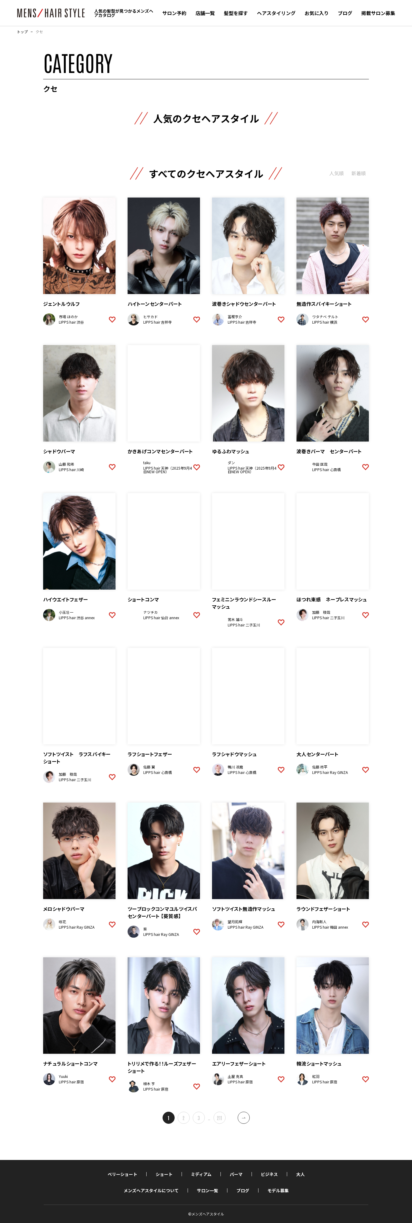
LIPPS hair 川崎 (71, 469)
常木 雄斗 (235, 619)
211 (219, 1118)
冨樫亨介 (235, 316)
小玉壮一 (66, 612)
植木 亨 (149, 1083)
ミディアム (201, 1174)
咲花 (62, 921)
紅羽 (315, 1076)
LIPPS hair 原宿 (71, 1081)
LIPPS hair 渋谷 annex (77, 617)
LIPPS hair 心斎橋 (326, 469)
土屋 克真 (235, 1076)
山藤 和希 (66, 464)
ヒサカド (150, 316)
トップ (22, 31)
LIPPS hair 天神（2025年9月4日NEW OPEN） (167, 469)
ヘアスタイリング (276, 13)
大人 (300, 1174)
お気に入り (317, 13)
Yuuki (63, 1076)
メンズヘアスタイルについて (151, 1190)
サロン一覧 (207, 1190)
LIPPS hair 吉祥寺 (157, 322)
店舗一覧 (205, 13)
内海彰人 (319, 921)
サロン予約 (174, 13)
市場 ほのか (68, 316)
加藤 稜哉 (321, 612)
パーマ (236, 1174)
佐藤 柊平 (320, 766)
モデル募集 (278, 1190)
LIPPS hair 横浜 (324, 322)
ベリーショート (122, 1174)
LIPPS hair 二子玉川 (244, 624)
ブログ (345, 13)
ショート (164, 1174)
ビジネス (269, 1174)
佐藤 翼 (149, 766)
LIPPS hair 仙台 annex (161, 617)
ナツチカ (150, 612)
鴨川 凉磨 (235, 766)
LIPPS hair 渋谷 (71, 322)
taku (147, 462)
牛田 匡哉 (320, 464)
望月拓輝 (235, 921)
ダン (231, 462)
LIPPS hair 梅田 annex (330, 927)
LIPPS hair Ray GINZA (330, 772)
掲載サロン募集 (378, 13)
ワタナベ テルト (325, 316)
